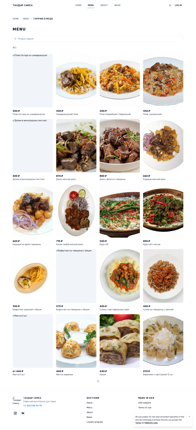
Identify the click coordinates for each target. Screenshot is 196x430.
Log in (178, 5)
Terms (138, 423)
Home (78, 5)
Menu (91, 5)
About (104, 5)
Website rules (151, 423)
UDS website (144, 402)
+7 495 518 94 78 (32, 405)
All (15, 47)
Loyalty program (95, 422)
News (117, 5)
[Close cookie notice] (189, 416)
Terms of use (144, 407)
